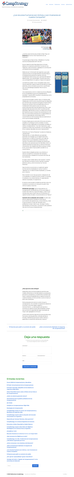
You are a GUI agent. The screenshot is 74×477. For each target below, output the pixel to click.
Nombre (24, 355)
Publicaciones (57, 4)
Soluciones (51, 4)
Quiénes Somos (69, 4)
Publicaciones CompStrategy (16, 474)
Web (23, 360)
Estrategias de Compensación (15, 408)
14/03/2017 (45, 20)
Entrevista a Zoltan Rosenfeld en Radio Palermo (20, 424)
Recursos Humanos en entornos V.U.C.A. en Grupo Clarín (22, 433)
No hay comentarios (38, 22)
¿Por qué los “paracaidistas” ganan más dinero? (20, 456)
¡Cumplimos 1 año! (12, 431)
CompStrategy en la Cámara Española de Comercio (20, 421)
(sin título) (9, 402)
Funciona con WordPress (30, 474)
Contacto (63, 4)
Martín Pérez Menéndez (35, 20)
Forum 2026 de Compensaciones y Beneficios (19, 382)
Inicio (47, 4)
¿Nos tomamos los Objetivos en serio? (17, 436)
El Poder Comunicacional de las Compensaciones (20, 385)
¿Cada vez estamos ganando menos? (17, 396)
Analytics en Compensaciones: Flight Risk (18, 405)
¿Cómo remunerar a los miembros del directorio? (20, 443)
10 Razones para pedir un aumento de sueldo (19, 454)
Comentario (25, 345)
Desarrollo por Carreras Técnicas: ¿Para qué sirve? (20, 419)
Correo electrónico (41, 355)
